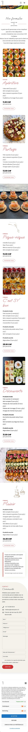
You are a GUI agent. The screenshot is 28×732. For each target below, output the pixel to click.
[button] (25, 683)
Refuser (14, 720)
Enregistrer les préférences (14, 725)
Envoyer (8, 667)
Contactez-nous (9, 108)
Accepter (14, 716)
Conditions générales (15, 728)
